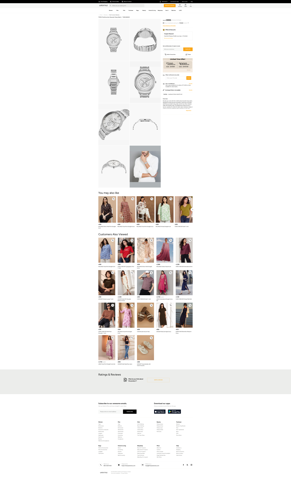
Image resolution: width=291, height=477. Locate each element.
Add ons (139, 433)
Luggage (100, 451)
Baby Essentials (141, 453)
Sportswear (101, 437)
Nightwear (100, 435)
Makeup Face (160, 426)
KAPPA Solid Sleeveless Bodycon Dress (183, 332)
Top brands (101, 453)
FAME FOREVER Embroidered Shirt (184, 266)
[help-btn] (188, 23)
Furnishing (120, 449)
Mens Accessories (102, 449)
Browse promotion (168, 38)
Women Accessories (103, 447)
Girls (177, 433)
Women (178, 424)
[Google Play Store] (174, 412)
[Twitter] (187, 465)
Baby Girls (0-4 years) (142, 449)
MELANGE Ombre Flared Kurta (163, 266)
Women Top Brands (180, 426)
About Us (159, 447)
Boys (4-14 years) (141, 447)
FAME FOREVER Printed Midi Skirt (184, 299)
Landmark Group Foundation (163, 453)
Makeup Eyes (160, 424)
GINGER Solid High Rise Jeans (125, 364)
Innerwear (120, 433)
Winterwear (101, 431)
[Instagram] (191, 465)
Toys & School (140, 455)
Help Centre (179, 455)
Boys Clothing (140, 426)
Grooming (120, 435)
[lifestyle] (103, 5)
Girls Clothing (140, 424)
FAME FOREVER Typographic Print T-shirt (126, 267)
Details (189, 70)
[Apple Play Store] (160, 412)
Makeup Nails (160, 429)
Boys (177, 431)
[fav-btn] (113, 198)
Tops (99, 424)
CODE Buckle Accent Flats (143, 331)
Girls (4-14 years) (141, 451)
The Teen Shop (140, 435)
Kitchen (120, 451)
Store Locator (160, 451)
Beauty (100, 439)
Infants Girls (140, 427)
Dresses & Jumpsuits (103, 429)
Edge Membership (161, 455)
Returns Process (180, 451)
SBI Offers (159, 457)
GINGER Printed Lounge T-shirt (105, 299)
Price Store (178, 435)
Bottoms (100, 427)
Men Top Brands (180, 429)
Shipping (178, 449)
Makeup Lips (160, 427)
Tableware (120, 453)
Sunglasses (120, 439)
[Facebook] (183, 465)
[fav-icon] (180, 5)
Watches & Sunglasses (103, 440)
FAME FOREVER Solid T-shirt (182, 226)
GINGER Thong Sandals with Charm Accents (144, 364)
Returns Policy (179, 453)
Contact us (178, 447)
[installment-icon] (164, 23)
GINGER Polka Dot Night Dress (163, 331)
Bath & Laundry (121, 455)
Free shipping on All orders (169, 25)
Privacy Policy (124, 473)
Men (101, 14)
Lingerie (100, 433)
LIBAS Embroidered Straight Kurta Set (164, 299)
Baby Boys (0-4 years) (142, 457)
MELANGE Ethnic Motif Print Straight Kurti (107, 227)
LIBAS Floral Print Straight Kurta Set (106, 364)
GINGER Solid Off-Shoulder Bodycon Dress (124, 299)
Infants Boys (140, 429)
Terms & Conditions (115, 473)
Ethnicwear (101, 426)
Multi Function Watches (114, 14)
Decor (119, 447)
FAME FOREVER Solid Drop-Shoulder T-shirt (105, 332)
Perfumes (159, 431)
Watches (106, 14)
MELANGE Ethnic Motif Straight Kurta (144, 267)
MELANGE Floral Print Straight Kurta (126, 226)
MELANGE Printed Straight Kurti (163, 226)
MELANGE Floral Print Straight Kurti (145, 226)
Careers (159, 449)
